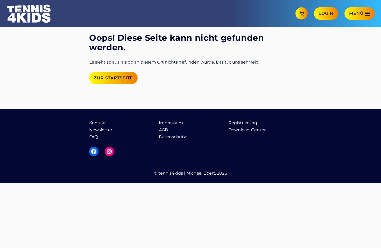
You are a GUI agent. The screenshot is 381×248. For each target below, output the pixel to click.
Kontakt (97, 122)
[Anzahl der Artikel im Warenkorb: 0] (301, 13)
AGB (163, 129)
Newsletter (100, 129)
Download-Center (247, 129)
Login (326, 13)
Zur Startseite (113, 77)
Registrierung (242, 122)
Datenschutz (172, 136)
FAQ (93, 136)
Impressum (171, 122)
